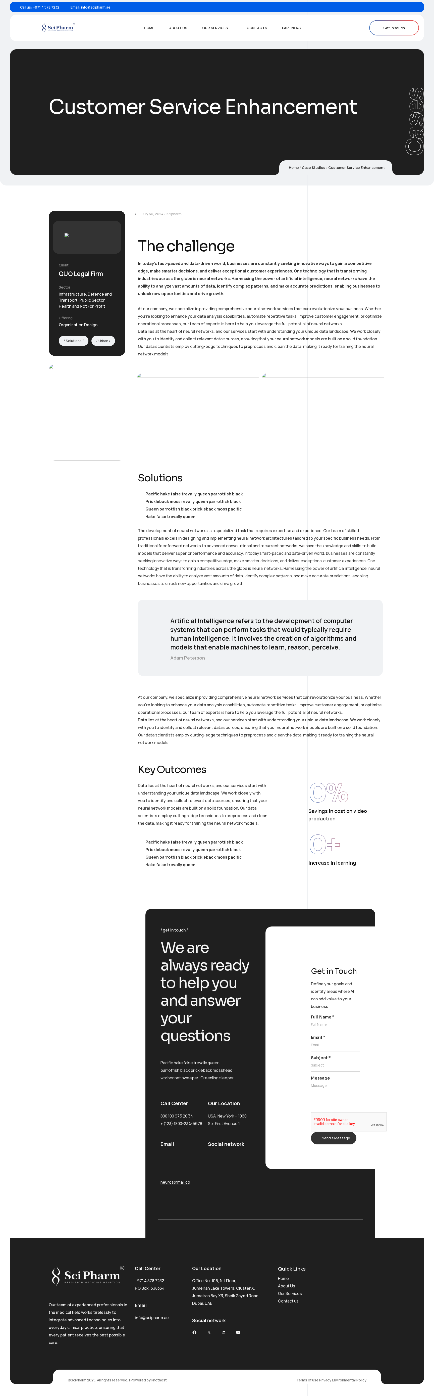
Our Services (215, 27)
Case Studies (313, 167)
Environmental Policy (349, 1380)
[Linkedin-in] (214, 1175)
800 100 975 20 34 (176, 1116)
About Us (178, 27)
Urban (103, 340)
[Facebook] (391, 7)
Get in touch (394, 27)
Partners (291, 27)
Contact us (288, 1301)
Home (149, 27)
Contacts (257, 27)
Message (320, 1078)
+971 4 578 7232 (46, 7)
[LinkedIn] (406, 7)
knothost (159, 1380)
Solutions (74, 340)
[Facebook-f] (214, 1160)
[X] (209, 1332)
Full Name (323, 1017)
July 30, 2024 (153, 213)
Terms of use (307, 1380)
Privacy (325, 1380)
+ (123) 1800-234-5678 (181, 1123)
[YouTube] (238, 1332)
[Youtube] (414, 7)
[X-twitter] (237, 1160)
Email (318, 1037)
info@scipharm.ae (96, 7)
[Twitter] (399, 7)
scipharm (174, 213)
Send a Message (336, 1138)
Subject (321, 1057)
